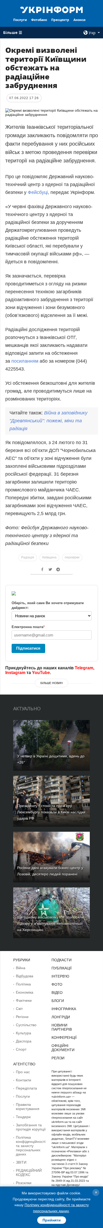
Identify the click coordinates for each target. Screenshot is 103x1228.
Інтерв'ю (60, 976)
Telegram (84, 668)
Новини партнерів (62, 1027)
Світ (19, 1008)
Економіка (24, 992)
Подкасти (62, 960)
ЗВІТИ (21, 1162)
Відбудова (24, 976)
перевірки (72, 557)
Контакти (23, 1080)
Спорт (21, 1049)
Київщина (49, 557)
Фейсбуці (38, 192)
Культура (23, 1033)
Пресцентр (60, 20)
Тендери (23, 1117)
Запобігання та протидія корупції (31, 1127)
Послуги (20, 20)
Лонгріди (61, 1017)
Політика (23, 984)
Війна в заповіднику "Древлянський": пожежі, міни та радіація (48, 420)
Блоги (58, 1001)
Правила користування (27, 1106)
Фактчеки (24, 1000)
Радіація (27, 557)
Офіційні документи (63, 1048)
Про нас (23, 1072)
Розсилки (23, 1183)
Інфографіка (64, 1009)
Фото (57, 984)
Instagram (15, 672)
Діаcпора (23, 1041)
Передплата (26, 1088)
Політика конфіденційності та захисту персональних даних (30, 1145)
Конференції (64, 1037)
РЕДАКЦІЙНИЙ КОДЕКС (29, 1172)
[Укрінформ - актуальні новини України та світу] (51, 9)
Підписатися (28, 648)
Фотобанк (39, 20)
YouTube (41, 672)
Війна (20, 968)
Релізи (58, 1058)
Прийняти (52, 1220)
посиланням (24, 361)
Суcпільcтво (26, 1025)
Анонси (79, 20)
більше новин (51, 683)
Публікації (62, 968)
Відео (57, 992)
